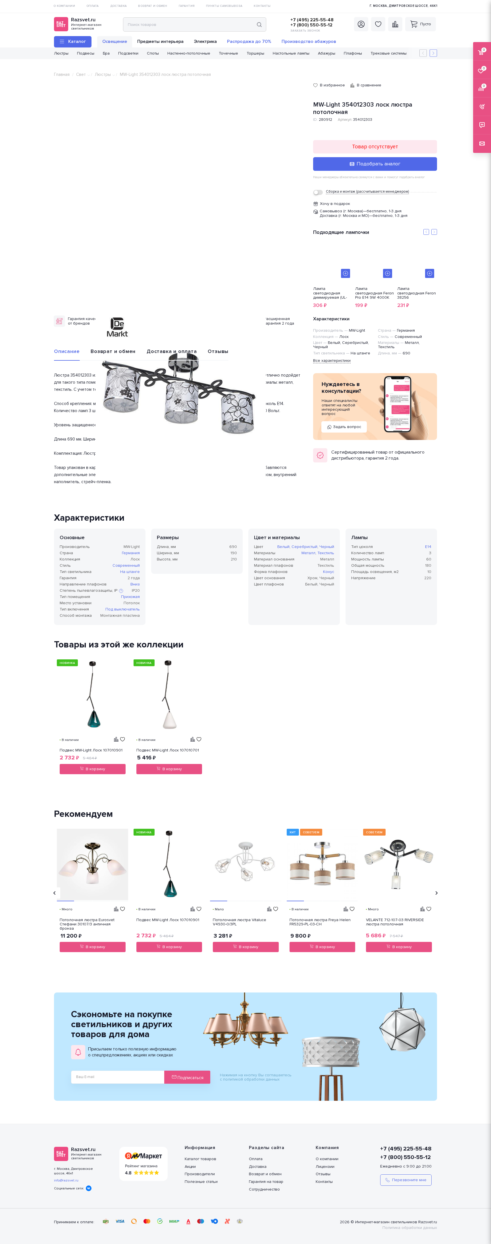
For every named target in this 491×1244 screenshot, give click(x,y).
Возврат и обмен (113, 351)
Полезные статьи (201, 1181)
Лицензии (325, 1166)
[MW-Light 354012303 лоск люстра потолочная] (181, 393)
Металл (308, 553)
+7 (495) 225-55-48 (312, 20)
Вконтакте (88, 1188)
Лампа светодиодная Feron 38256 (416, 293)
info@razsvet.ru (66, 1180)
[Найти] (259, 24)
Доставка (258, 1166)
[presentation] (54, 893)
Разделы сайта (266, 1147)
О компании (327, 1158)
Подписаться (189, 1077)
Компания (327, 1147)
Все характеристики (332, 360)
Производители (200, 1174)
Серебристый (304, 546)
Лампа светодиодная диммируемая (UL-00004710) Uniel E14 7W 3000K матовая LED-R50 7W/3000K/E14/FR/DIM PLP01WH (333, 293)
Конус (328, 571)
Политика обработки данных (409, 1228)
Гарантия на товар (266, 1181)
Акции (190, 1166)
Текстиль (325, 553)
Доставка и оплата (172, 351)
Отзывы (218, 351)
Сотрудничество (264, 1189)
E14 (428, 546)
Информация (200, 1147)
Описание (67, 351)
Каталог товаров (200, 1158)
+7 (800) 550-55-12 (311, 25)
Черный (326, 546)
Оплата (256, 1158)
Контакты (324, 1181)
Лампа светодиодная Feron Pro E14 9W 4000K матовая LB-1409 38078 (374, 293)
